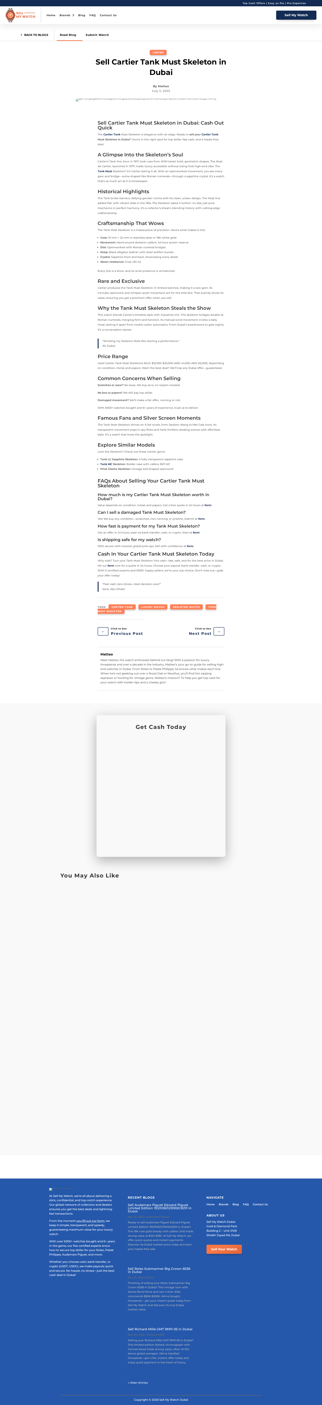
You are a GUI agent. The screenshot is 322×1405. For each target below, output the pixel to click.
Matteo (163, 86)
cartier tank (122, 606)
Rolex (150, 1277)
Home (51, 15)
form (208, 505)
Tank (116, 134)
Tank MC (106, 464)
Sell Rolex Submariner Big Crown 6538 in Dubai (159, 1270)
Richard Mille (155, 1334)
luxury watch (153, 606)
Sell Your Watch (224, 1249)
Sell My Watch (296, 15)
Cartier (158, 52)
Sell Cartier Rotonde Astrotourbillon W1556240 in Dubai (120, 983)
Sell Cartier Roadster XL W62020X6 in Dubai (108, 1107)
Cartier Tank (209, 134)
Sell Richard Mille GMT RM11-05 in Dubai (160, 1329)
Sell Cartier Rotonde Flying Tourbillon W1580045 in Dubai (122, 1023)
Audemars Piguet (158, 1216)
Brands (65, 15)
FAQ (92, 15)
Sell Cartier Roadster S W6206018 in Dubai (106, 1067)
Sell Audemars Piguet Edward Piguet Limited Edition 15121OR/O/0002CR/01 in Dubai (160, 1208)
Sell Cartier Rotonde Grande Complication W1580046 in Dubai (127, 939)
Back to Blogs (36, 35)
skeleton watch (186, 606)
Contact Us (108, 15)
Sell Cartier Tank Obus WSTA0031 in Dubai (106, 899)
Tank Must (105, 171)
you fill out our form (90, 1221)
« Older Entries (138, 1382)
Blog (81, 15)
